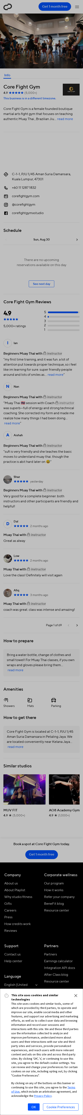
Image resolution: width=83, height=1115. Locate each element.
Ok (33, 1107)
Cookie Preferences (61, 1107)
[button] (75, 995)
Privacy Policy (43, 1096)
